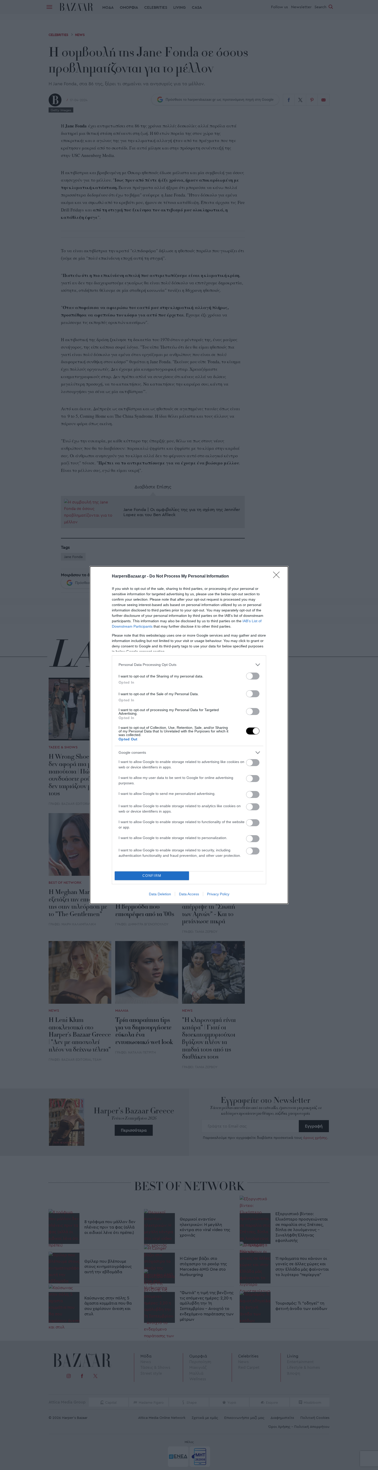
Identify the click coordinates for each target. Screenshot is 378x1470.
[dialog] (189, 735)
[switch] (252, 676)
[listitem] (189, 664)
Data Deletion (160, 894)
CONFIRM (151, 876)
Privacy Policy (218, 894)
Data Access (189, 894)
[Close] (278, 576)
